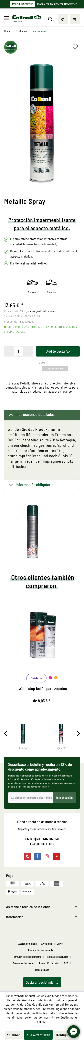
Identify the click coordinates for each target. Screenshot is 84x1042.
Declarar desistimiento (42, 982)
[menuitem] (7, 19)
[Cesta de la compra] (75, 19)
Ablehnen (14, 1035)
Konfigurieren (66, 1035)
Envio (60, 943)
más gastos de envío (42, 311)
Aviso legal (46, 943)
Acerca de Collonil (27, 943)
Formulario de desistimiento (27, 956)
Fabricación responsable (40, 950)
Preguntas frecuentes (24, 963)
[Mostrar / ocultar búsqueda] (50, 19)
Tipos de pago (42, 969)
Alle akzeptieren (38, 1035)
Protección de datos (49, 963)
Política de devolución (57, 956)
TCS (66, 963)
